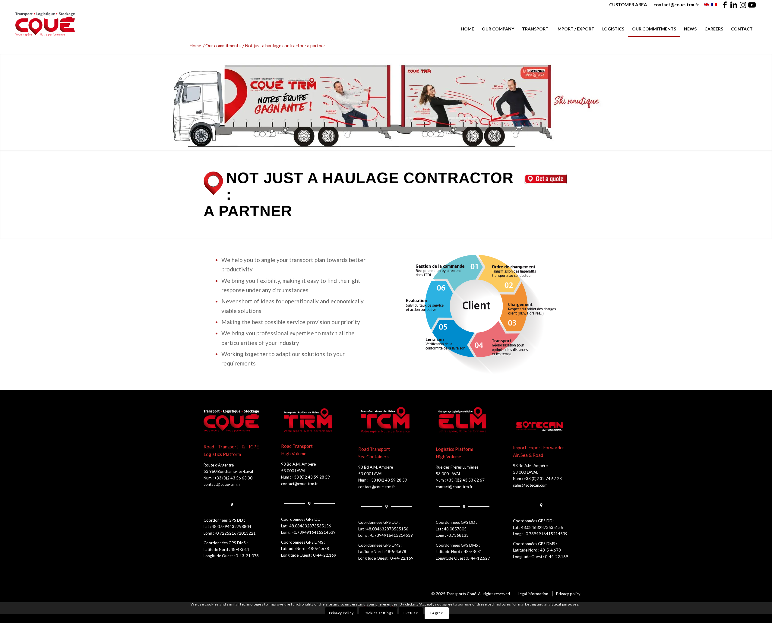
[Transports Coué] (45, 24)
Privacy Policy (341, 613)
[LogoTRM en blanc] (309, 420)
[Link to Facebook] (724, 4)
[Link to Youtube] (752, 4)
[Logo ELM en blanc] (463, 420)
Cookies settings (378, 613)
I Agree (436, 613)
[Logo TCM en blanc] (386, 420)
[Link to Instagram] (743, 4)
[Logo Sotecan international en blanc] (540, 426)
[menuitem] (628, 4)
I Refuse (410, 613)
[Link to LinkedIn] (733, 4)
